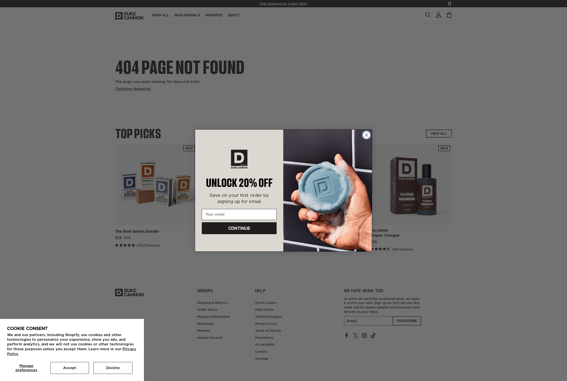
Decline (113, 367)
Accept (69, 367)
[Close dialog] (366, 135)
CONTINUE (239, 228)
